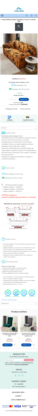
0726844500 (20, 384)
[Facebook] (15, 375)
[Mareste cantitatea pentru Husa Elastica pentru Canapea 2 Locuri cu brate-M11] (15, 99)
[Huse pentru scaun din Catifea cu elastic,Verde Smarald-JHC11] (10, 324)
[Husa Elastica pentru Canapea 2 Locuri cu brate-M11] (19, 54)
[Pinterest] (19, 375)
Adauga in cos (23, 99)
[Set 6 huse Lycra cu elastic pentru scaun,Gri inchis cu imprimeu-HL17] (28, 324)
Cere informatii (26, 109)
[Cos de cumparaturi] (32, 15)
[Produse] (2, 16)
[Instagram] (22, 375)
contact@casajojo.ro (20, 386)
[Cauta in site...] (36, 15)
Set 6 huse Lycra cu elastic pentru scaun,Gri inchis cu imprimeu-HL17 (28, 335)
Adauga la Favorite (11, 109)
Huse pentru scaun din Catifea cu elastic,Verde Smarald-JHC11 (9, 335)
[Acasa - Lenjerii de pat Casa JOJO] (19, 9)
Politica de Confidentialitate (21, 364)
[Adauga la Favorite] (15, 344)
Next (36, 56)
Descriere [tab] (4, 128)
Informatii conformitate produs (9, 300)
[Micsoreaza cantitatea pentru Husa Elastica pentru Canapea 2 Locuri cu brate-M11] (10, 99)
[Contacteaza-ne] (27, 15)
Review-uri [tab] (5, 303)
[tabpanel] (19, 54)
